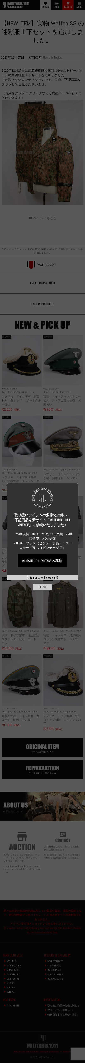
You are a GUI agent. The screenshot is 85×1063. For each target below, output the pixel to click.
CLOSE (43, 587)
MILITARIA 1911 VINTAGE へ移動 (42, 561)
